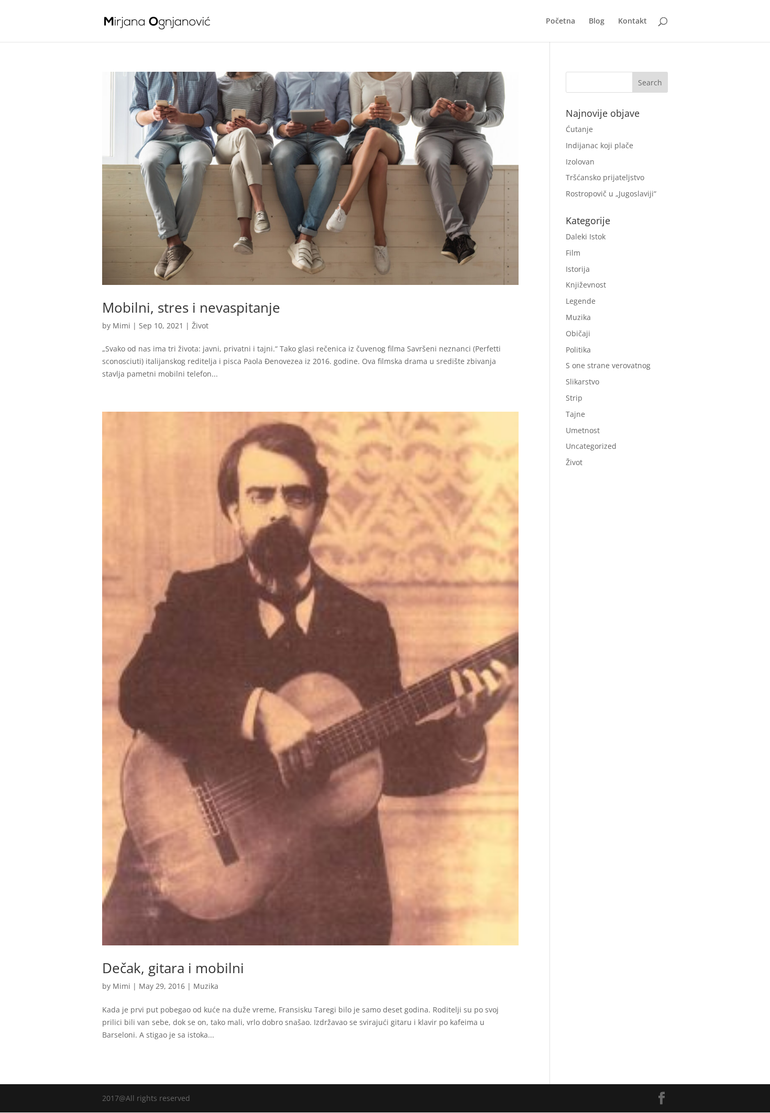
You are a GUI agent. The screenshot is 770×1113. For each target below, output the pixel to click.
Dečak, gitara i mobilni (173, 967)
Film (573, 253)
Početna (560, 21)
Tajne (575, 414)
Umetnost (583, 430)
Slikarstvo (582, 382)
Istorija (578, 269)
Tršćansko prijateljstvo (605, 177)
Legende (581, 301)
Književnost (586, 285)
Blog (596, 21)
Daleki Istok (586, 236)
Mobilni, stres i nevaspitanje (191, 307)
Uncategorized (591, 446)
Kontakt (632, 21)
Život (200, 325)
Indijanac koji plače (599, 145)
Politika (578, 350)
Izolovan (580, 162)
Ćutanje (579, 129)
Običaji (578, 333)
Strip (574, 398)
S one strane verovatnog (608, 365)
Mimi (121, 325)
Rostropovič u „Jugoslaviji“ (611, 194)
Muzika (205, 986)
